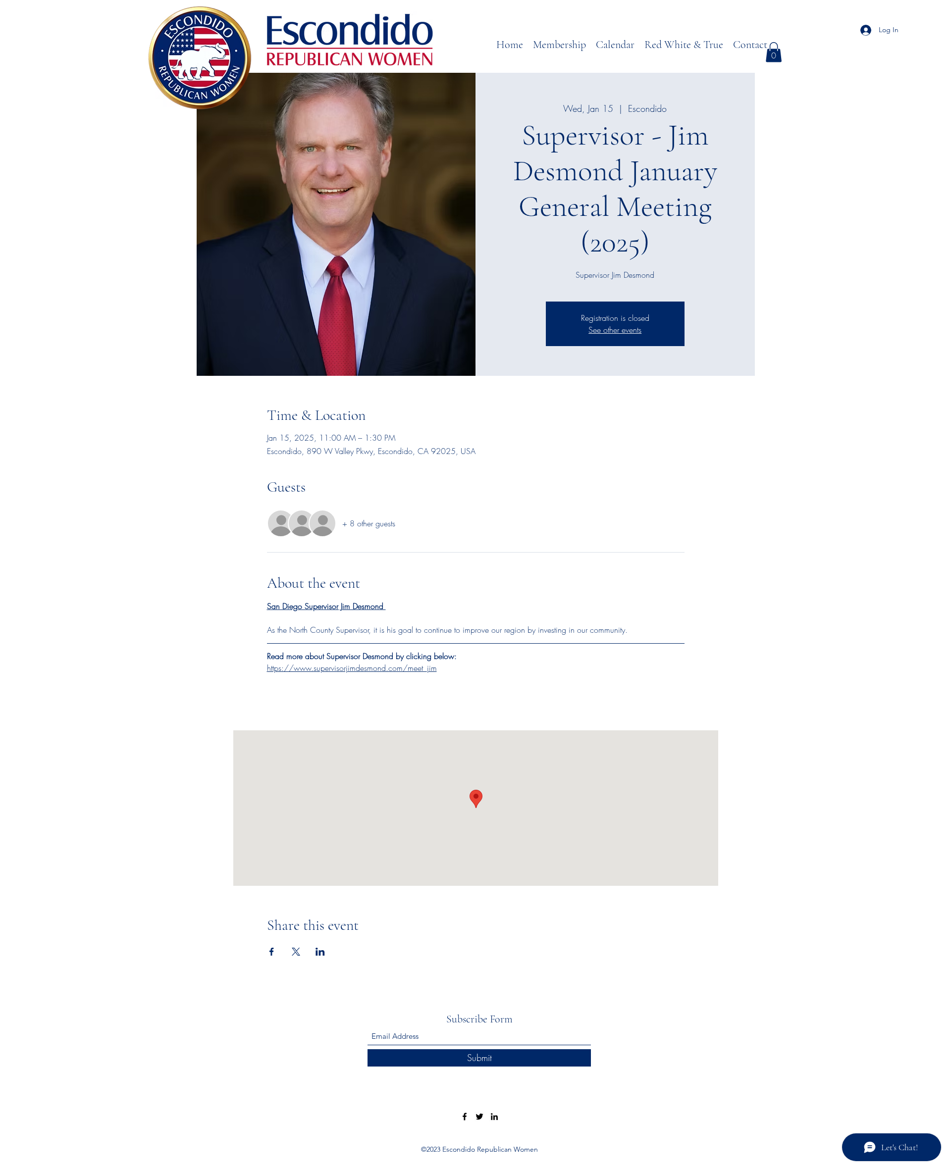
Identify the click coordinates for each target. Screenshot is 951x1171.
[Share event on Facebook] (271, 952)
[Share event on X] (296, 952)
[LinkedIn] (494, 1116)
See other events (614, 329)
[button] (773, 52)
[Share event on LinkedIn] (320, 952)
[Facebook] (465, 1116)
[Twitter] (479, 1116)
